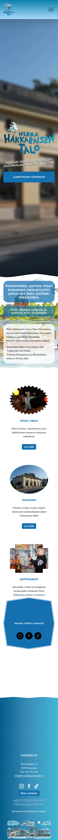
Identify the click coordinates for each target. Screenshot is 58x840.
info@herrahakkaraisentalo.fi (29, 775)
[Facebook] (29, 635)
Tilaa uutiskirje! (29, 793)
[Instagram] (20, 635)
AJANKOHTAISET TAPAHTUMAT (29, 177)
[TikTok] (37, 635)
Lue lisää (29, 446)
